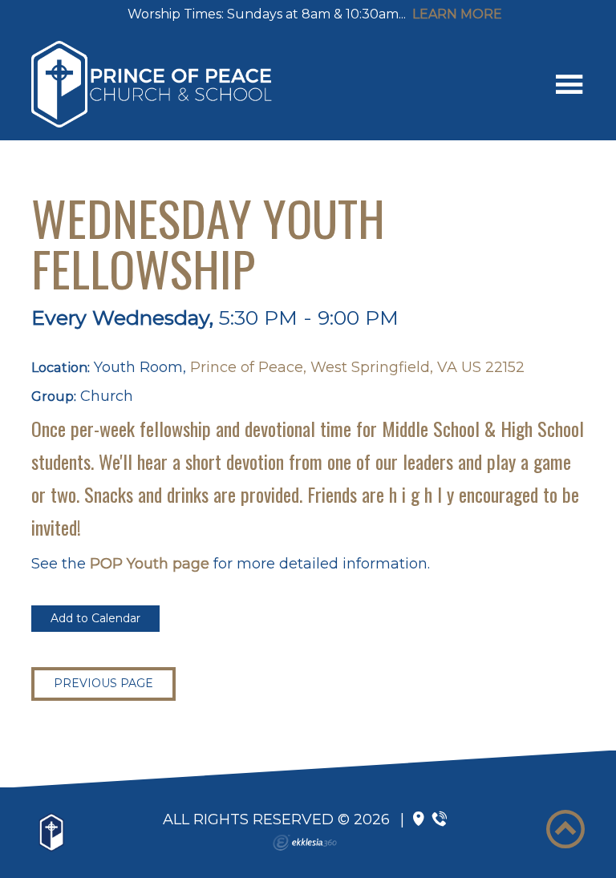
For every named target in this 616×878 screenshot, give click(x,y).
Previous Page (103, 683)
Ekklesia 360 (305, 843)
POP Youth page (149, 564)
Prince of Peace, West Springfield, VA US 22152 (357, 367)
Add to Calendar (95, 618)
